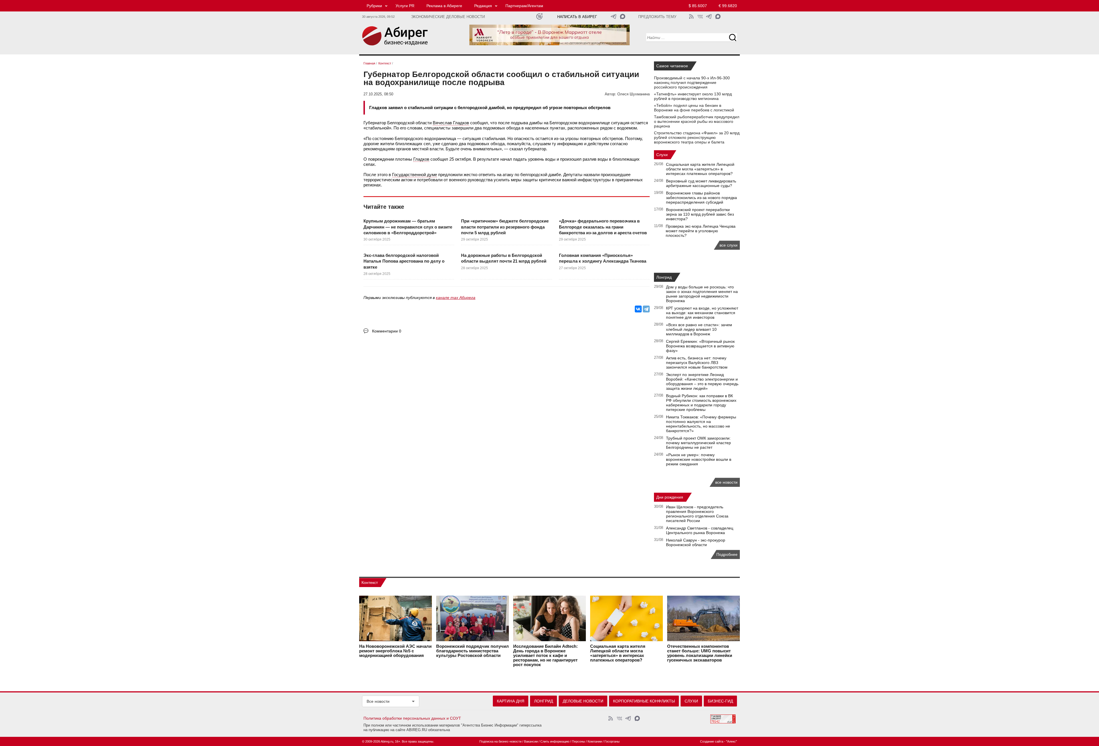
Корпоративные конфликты (644, 701)
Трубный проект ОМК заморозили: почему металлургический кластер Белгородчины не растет (698, 443)
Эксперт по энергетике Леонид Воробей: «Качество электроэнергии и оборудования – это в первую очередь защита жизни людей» (702, 381)
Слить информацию (554, 741)
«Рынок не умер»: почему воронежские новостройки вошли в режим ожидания (698, 459)
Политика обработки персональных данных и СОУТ (412, 718)
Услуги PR (405, 5)
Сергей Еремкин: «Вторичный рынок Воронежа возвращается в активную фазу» (700, 346)
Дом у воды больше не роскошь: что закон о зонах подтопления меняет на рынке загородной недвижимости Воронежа (702, 294)
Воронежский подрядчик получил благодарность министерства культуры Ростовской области (472, 651)
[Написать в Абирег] (622, 16)
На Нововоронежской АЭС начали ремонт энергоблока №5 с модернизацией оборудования (395, 651)
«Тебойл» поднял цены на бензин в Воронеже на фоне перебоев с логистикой (694, 107)
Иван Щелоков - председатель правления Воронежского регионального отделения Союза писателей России (697, 514)
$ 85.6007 (698, 5)
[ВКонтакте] (638, 309)
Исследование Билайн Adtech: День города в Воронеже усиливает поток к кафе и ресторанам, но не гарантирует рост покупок (545, 655)
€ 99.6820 (728, 5)
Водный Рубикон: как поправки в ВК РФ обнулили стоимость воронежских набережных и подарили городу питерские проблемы (701, 402)
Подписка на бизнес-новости (500, 741)
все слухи (729, 245)
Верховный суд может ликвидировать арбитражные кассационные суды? (701, 183)
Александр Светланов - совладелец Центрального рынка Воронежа (699, 530)
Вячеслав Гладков (451, 122)
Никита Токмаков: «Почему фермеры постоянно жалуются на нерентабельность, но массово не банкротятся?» (701, 424)
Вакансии (531, 741)
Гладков (421, 159)
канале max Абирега (455, 297)
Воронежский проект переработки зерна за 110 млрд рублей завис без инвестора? (700, 214)
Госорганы (612, 741)
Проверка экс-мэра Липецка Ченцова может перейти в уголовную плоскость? (701, 231)
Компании (595, 741)
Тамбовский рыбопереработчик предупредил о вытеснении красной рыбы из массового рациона (696, 121)
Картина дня (510, 701)
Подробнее (727, 554)
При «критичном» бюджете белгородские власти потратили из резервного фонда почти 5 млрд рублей (505, 227)
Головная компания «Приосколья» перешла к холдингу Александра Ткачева (602, 258)
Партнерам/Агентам (524, 5)
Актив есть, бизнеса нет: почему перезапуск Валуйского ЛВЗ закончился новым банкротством (697, 362)
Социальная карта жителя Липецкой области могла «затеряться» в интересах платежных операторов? (700, 169)
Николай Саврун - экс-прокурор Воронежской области (695, 542)
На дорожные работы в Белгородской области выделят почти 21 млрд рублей (503, 258)
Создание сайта (711, 741)
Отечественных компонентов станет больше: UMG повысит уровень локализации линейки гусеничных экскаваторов (699, 653)
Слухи (662, 154)
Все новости (378, 701)
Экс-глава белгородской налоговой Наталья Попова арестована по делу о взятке (403, 261)
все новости (726, 482)
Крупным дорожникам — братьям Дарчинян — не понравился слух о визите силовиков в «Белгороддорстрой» (407, 227)
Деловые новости (583, 701)
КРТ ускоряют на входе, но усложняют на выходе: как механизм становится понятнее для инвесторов (702, 313)
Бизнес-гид (720, 701)
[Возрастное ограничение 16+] (539, 16)
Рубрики (374, 5)
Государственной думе (414, 174)
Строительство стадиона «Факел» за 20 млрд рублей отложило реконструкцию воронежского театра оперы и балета (697, 137)
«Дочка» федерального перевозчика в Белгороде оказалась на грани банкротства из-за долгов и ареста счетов (603, 227)
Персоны (578, 741)
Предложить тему (657, 17)
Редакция (483, 5)
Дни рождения (669, 497)
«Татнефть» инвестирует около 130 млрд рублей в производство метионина (693, 96)
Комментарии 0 (386, 331)
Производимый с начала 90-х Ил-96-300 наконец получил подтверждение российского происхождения (692, 82)
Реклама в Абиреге (444, 5)
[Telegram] (646, 309)
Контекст (369, 582)
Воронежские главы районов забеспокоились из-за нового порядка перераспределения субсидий (701, 197)
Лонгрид (664, 277)
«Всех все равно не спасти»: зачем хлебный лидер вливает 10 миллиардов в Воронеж (699, 329)
